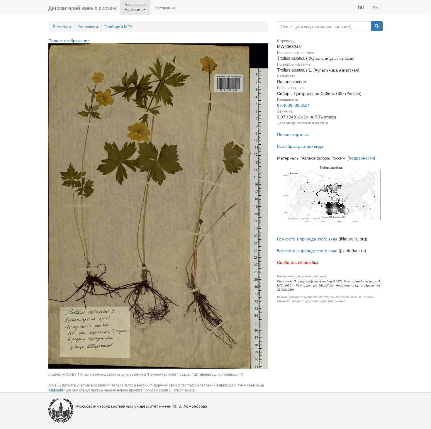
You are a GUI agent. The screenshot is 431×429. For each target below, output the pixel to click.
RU (361, 8)
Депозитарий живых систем (82, 7)
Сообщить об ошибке (297, 262)
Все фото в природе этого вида (307, 239)
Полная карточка (293, 134)
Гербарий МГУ (118, 26)
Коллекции (165, 8)
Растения (62, 26)
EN (375, 8)
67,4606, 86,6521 (293, 105)
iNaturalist (56, 389)
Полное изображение (69, 40)
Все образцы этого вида (300, 146)
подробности (361, 158)
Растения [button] (134, 9)
